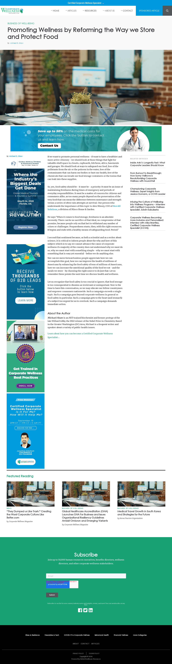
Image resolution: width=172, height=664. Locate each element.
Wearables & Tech (52, 635)
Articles (95, 644)
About (76, 644)
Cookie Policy (94, 653)
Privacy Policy (78, 653)
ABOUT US (109, 10)
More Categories (140, 635)
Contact (85, 644)
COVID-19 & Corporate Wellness (77, 635)
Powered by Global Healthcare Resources (86, 659)
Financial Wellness (121, 635)
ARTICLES (72, 10)
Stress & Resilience (32, 635)
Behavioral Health (102, 635)
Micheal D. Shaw (16, 43)
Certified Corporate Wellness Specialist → (86, 3)
